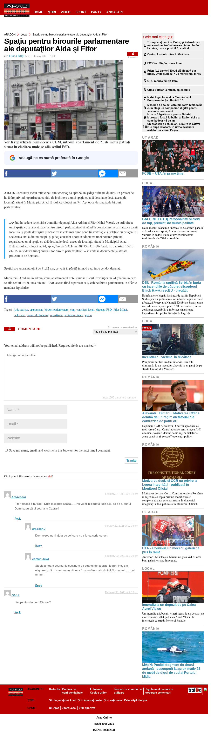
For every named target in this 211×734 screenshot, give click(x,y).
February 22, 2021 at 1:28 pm (121, 555)
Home (38, 12)
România (150, 246)
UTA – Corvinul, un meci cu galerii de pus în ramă (170, 550)
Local (24, 34)
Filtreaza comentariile (122, 327)
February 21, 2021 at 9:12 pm (121, 592)
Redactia (54, 689)
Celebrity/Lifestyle (135, 700)
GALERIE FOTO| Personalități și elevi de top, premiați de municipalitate (171, 221)
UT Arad (150, 137)
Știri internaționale (90, 700)
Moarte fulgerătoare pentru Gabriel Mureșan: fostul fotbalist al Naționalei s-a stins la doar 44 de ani (173, 117)
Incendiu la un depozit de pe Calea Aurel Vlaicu (169, 606)
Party (96, 12)
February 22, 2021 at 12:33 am (121, 525)
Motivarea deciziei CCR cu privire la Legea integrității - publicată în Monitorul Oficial (169, 484)
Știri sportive (87, 707)
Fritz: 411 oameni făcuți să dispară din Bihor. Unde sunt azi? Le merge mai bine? (174, 72)
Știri (30, 700)
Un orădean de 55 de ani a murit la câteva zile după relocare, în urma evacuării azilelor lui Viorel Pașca (173, 127)
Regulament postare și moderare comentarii (159, 691)
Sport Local (69, 707)
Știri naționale (113, 700)
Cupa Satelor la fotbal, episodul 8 (168, 89)
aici (50, 476)
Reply (17, 518)
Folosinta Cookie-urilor (98, 691)
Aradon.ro (35, 689)
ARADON (9, 34)
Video (65, 12)
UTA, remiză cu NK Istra (162, 81)
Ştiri (52, 12)
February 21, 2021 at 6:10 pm (121, 494)
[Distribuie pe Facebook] (27, 173)
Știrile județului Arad (62, 700)
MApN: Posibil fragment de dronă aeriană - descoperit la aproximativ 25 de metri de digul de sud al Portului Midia (171, 670)
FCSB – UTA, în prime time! (164, 63)
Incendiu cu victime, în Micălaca (166, 357)
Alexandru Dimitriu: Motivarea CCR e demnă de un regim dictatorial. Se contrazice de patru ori (170, 417)
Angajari (114, 12)
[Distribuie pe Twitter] (74, 173)
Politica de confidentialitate (72, 691)
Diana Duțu (16, 55)
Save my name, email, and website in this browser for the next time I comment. (60, 450)
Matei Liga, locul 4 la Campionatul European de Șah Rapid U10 (169, 99)
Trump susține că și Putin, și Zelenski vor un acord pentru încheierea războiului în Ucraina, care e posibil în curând (173, 45)
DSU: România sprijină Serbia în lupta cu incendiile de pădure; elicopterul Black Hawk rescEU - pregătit (171, 286)
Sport (80, 12)
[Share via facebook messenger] (108, 173)
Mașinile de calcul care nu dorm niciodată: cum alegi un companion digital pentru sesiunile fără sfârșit (174, 108)
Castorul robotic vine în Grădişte (168, 54)
